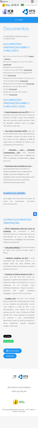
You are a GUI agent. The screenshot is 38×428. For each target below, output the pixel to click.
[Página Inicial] (8, 14)
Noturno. (7, 59)
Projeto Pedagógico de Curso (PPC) (17, 112)
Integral (31, 56)
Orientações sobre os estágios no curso (18, 166)
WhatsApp (9, 341)
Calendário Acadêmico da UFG (16, 258)
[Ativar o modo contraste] (18, 5)
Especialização (19, 391)
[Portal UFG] (29, 14)
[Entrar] (1, 1)
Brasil (6, 1)
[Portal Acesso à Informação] (19, 404)
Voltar (10, 356)
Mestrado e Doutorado (19, 387)
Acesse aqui (7, 64)
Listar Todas (13, 351)
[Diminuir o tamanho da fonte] (15, 5)
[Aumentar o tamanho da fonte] (12, 5)
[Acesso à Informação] (6, 5)
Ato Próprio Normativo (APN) (16, 131)
